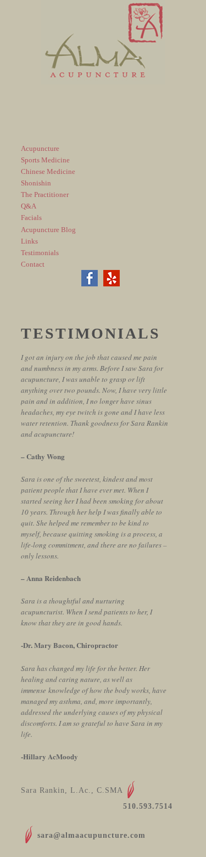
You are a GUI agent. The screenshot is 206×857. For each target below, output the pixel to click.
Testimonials (40, 253)
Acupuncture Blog (48, 229)
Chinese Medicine (48, 171)
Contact (32, 264)
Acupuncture (40, 148)
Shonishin (36, 183)
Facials (31, 217)
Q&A (28, 206)
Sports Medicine (45, 160)
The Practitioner (45, 194)
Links (29, 241)
